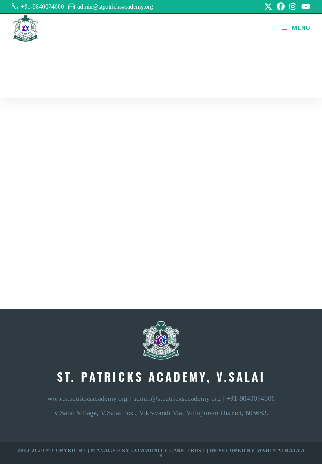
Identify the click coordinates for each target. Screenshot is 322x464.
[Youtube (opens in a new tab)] (304, 7)
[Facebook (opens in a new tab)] (280, 7)
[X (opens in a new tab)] (268, 7)
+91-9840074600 (42, 6)
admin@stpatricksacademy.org (115, 6)
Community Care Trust (169, 450)
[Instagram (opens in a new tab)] (293, 7)
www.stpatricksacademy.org (88, 398)
